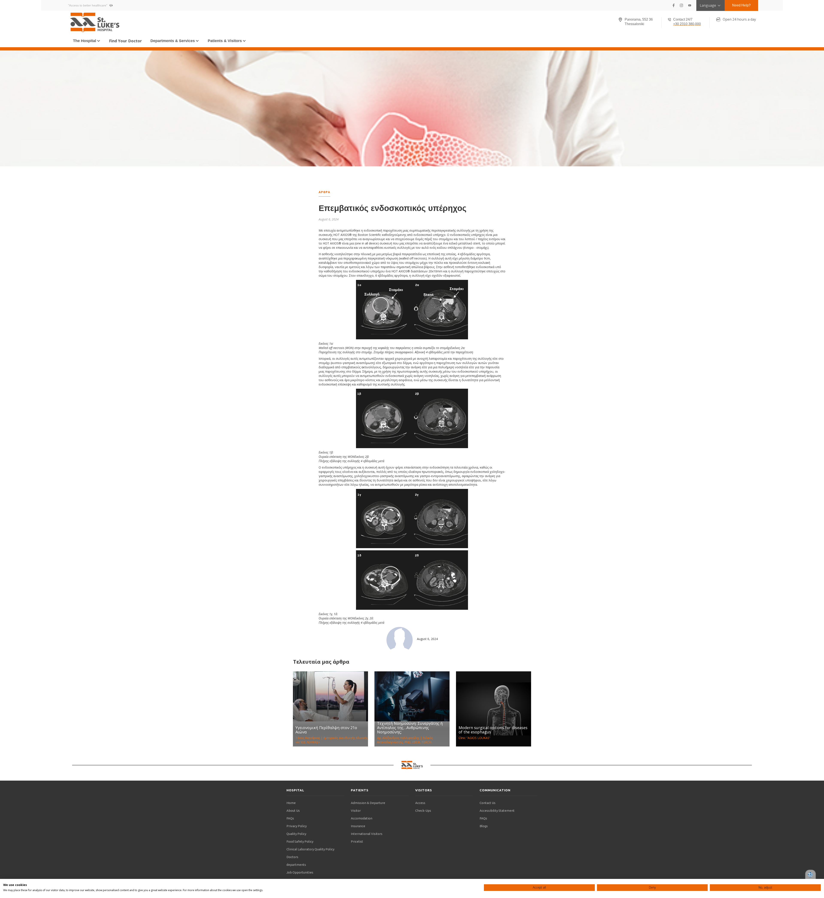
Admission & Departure (368, 803)
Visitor (356, 810)
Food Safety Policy (299, 841)
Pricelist (357, 841)
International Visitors (366, 834)
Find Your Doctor (125, 40)
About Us (293, 810)
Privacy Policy (296, 826)
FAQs (290, 818)
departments (296, 864)
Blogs (484, 826)
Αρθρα (324, 192)
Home (291, 803)
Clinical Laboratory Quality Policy (310, 849)
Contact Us (487, 803)
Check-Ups (423, 810)
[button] (87, 40)
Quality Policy (296, 834)
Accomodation (361, 818)
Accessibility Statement (497, 810)
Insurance (358, 826)
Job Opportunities (299, 872)
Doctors (292, 857)
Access (420, 803)
